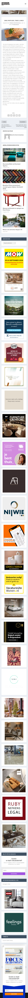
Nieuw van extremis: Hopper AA (12, 229)
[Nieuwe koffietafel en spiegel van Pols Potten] (14, 199)
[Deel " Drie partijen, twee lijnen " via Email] (16, 115)
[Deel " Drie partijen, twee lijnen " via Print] (19, 115)
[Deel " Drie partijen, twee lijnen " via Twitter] (11, 115)
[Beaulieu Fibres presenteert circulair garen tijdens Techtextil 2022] (14, 176)
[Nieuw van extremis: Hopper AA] (14, 220)
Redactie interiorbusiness (15, 23)
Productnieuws (15, 24)
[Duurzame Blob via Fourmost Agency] (14, 155)
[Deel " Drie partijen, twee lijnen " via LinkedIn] (14, 115)
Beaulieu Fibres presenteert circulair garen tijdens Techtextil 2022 (13, 187)
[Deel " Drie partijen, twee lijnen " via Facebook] (8, 115)
